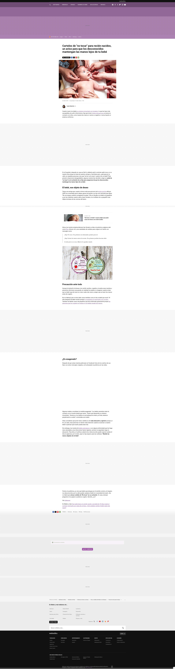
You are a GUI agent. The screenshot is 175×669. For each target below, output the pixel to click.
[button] (71, 106)
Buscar (123, 628)
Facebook (115, 5)
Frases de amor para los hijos (114, 599)
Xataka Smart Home (53, 646)
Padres (64, 618)
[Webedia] (122, 1)
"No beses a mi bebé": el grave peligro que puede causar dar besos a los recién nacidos (96, 218)
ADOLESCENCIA (94, 4)
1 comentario (67, 57)
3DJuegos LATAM (64, 657)
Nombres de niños (62, 599)
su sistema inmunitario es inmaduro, (87, 111)
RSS (105, 621)
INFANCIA (103, 4)
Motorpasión (96, 640)
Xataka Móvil (52, 642)
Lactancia (78, 608)
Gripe (81, 511)
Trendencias (108, 640)
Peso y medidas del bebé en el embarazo (99, 599)
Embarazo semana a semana (83, 599)
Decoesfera (108, 642)
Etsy (67, 229)
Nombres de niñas (71, 599)
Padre (66, 36)
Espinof (73, 642)
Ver (88, 549)
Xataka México (52, 657)
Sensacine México (75, 657)
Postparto (65, 611)
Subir (122, 633)
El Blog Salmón (120, 640)
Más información (89, 667)
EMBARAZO (65, 4)
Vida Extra (63, 642)
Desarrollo (78, 611)
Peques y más (79, 618)
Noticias (70, 511)
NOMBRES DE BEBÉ (82, 4)
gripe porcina (102, 191)
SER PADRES (56, 4)
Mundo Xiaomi (52, 648)
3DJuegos (63, 640)
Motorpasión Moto (98, 642)
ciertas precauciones (98, 113)
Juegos (61, 36)
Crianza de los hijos (67, 614)
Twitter (117, 5)
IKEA (70, 36)
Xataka (51, 640)
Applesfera (52, 644)
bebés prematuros (84, 428)
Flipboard (120, 5)
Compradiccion (108, 644)
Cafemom (67, 500)
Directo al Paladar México (86, 658)
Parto (51, 611)
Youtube (125, 5)
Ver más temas (53, 622)
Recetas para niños (54, 614)
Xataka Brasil (52, 659)
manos (75, 511)
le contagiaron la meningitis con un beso (96, 299)
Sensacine (74, 640)
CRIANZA (73, 4)
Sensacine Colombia (76, 659)
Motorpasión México (98, 657)
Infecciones (87, 511)
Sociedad (52, 618)
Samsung (74, 36)
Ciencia (79, 36)
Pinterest (112, 5)
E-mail (78, 57)
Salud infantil (66, 608)
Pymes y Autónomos (121, 642)
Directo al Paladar (86, 640)
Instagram (122, 5)
